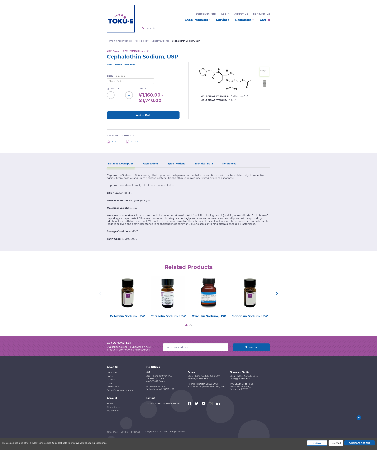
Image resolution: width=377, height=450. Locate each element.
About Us (241, 14)
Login (225, 14)
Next (277, 293)
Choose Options (127, 297)
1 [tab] (186, 325)
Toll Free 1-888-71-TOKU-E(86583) (163, 403)
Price (142, 88)
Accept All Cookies (359, 442)
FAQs (110, 376)
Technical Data (204, 163)
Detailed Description (121, 163)
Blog (109, 383)
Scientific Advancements (120, 390)
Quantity (113, 88)
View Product (127, 288)
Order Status (113, 407)
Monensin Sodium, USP (250, 316)
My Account (113, 410)
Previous (100, 293)
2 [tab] (191, 325)
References (229, 163)
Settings (317, 443)
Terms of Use (112, 432)
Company (112, 372)
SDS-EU (135, 141)
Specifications (176, 163)
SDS (114, 141)
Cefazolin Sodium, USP (168, 316)
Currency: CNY (206, 14)
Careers (111, 379)
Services (222, 20)
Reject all (336, 443)
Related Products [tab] (188, 267)
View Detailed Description (121, 64)
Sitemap (136, 432)
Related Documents (120, 135)
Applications (150, 163)
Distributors (113, 386)
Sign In (110, 403)
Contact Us (261, 14)
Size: (116, 76)
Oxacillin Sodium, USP (209, 316)
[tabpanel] (127, 296)
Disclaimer (125, 432)
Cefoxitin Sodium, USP (127, 316)
